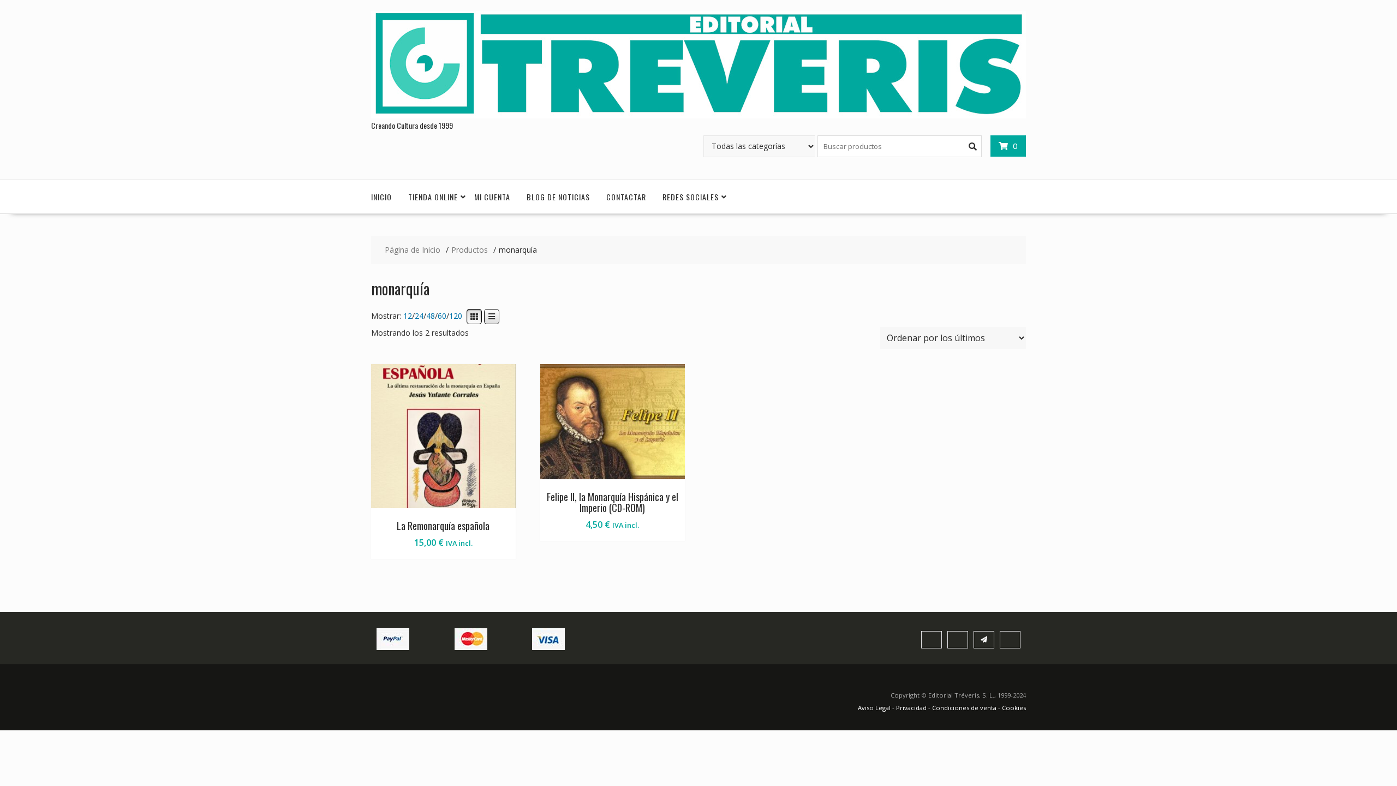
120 (455, 316)
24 (419, 316)
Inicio (381, 197)
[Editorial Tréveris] (698, 115)
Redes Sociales (690, 197)
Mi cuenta (492, 197)
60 (442, 316)
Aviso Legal (875, 708)
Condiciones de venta (964, 708)
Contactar (626, 197)
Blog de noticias (558, 197)
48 (430, 316)
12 (407, 316)
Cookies (1014, 708)
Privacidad (911, 708)
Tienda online (433, 197)
